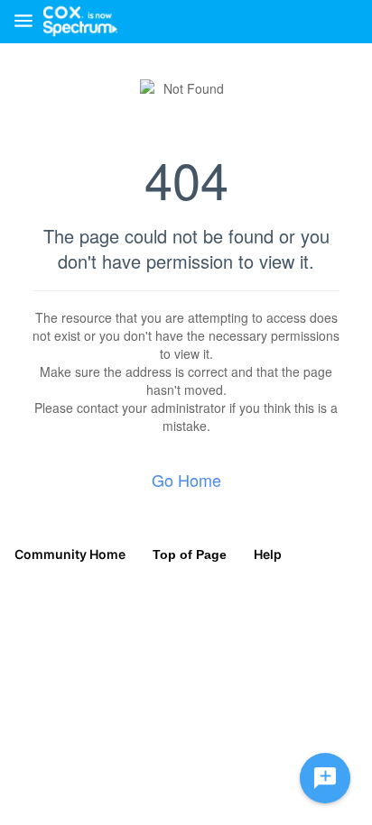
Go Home (186, 479)
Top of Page (190, 554)
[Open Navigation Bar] (28, 22)
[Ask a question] (325, 778)
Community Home (70, 554)
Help (268, 554)
